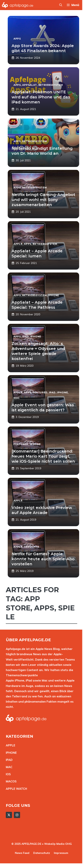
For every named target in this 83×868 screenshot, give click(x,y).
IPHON (10, 753)
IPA (8, 760)
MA (8, 767)
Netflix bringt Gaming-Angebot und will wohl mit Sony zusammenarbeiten (43, 199)
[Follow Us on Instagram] (17, 815)
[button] (60, 5)
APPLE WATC (15, 789)
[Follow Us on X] (9, 815)
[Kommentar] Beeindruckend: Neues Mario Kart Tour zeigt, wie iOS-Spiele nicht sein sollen (43, 456)
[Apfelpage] (17, 5)
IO (7, 774)
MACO (10, 781)
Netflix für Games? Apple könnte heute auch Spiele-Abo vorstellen (43, 559)
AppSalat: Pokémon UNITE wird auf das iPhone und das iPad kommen (41, 97)
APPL (10, 745)
